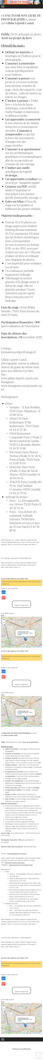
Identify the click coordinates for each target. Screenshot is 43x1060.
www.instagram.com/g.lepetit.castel (21, 387)
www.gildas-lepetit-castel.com (19, 378)
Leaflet (23, 647)
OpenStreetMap (37, 647)
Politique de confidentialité (21, 1049)
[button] (25, 639)
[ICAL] (3, 599)
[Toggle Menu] (2, 6)
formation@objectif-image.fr (18, 352)
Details (20, 634)
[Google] (3, 594)
